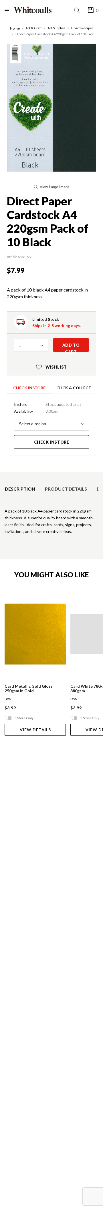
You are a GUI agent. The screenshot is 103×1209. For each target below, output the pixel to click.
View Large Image (55, 187)
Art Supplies (56, 28)
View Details (35, 729)
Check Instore (29, 387)
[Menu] (9, 10)
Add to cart (71, 347)
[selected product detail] (7, 476)
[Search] (78, 10)
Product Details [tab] (66, 488)
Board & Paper (82, 28)
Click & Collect (73, 387)
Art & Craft (33, 28)
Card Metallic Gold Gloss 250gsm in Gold (29, 688)
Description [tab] (20, 488)
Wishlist (51, 367)
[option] (20, 489)
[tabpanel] (51, 524)
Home (15, 28)
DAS (8, 699)
